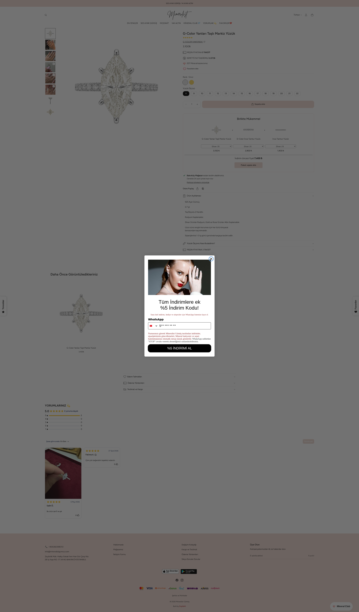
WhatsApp (156, 319)
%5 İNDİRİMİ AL (179, 348)
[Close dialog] (211, 259)
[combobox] (153, 325)
